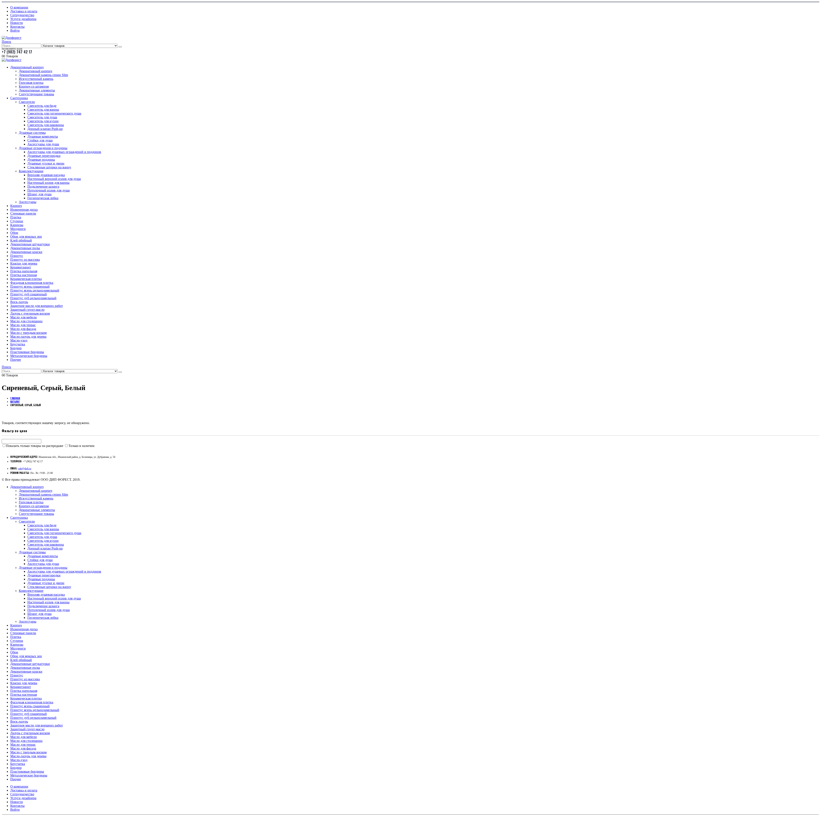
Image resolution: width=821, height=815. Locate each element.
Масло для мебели (23, 317)
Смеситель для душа (42, 117)
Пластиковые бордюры (27, 352)
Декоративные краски (26, 252)
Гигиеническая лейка (42, 198)
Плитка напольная (23, 271)
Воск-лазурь (19, 302)
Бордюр (16, 348)
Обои (14, 232)
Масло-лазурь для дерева (28, 336)
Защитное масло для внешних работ (36, 306)
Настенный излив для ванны (48, 182)
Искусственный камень (36, 79)
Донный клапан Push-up (45, 129)
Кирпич (16, 206)
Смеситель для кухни (43, 121)
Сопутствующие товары (36, 94)
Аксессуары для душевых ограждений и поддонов (64, 152)
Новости (16, 23)
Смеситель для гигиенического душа (54, 113)
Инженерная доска (24, 209)
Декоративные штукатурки (30, 244)
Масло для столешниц (26, 321)
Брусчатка (17, 344)
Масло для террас (23, 325)
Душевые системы (32, 132)
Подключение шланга (43, 186)
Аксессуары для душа (43, 144)
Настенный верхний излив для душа (54, 179)
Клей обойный (21, 240)
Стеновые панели (23, 213)
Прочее (15, 359)
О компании (19, 7)
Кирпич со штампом (34, 86)
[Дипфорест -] (11, 38)
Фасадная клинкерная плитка (31, 282)
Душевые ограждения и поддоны (43, 148)
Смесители (27, 102)
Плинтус (16, 256)
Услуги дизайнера (23, 19)
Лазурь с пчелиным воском (30, 313)
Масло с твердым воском (28, 333)
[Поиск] (120, 46)
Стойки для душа (40, 140)
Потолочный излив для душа (48, 190)
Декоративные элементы (37, 90)
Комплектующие (31, 171)
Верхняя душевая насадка (46, 175)
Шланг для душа (39, 194)
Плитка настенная (23, 275)
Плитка (15, 217)
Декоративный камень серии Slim (43, 75)
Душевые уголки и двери (45, 163)
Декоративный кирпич (27, 67)
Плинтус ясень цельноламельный (34, 290)
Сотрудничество (22, 15)
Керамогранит (20, 267)
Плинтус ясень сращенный (30, 286)
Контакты (17, 26)
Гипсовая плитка (31, 82)
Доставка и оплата (23, 11)
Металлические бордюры (28, 356)
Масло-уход (18, 340)
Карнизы (16, 225)
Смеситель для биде (41, 106)
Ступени (16, 221)
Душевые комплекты (42, 136)
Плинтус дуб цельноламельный (33, 298)
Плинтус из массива (25, 259)
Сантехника (19, 98)
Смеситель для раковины (45, 125)
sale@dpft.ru (24, 468)
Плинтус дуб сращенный (28, 294)
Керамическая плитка (26, 279)
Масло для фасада (23, 329)
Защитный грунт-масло (27, 309)
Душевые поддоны (41, 159)
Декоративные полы (25, 248)
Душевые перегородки (44, 156)
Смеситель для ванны (43, 109)
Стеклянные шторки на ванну (49, 167)
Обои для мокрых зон (26, 236)
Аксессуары (27, 202)
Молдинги (18, 229)
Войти (15, 30)
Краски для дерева (23, 263)
